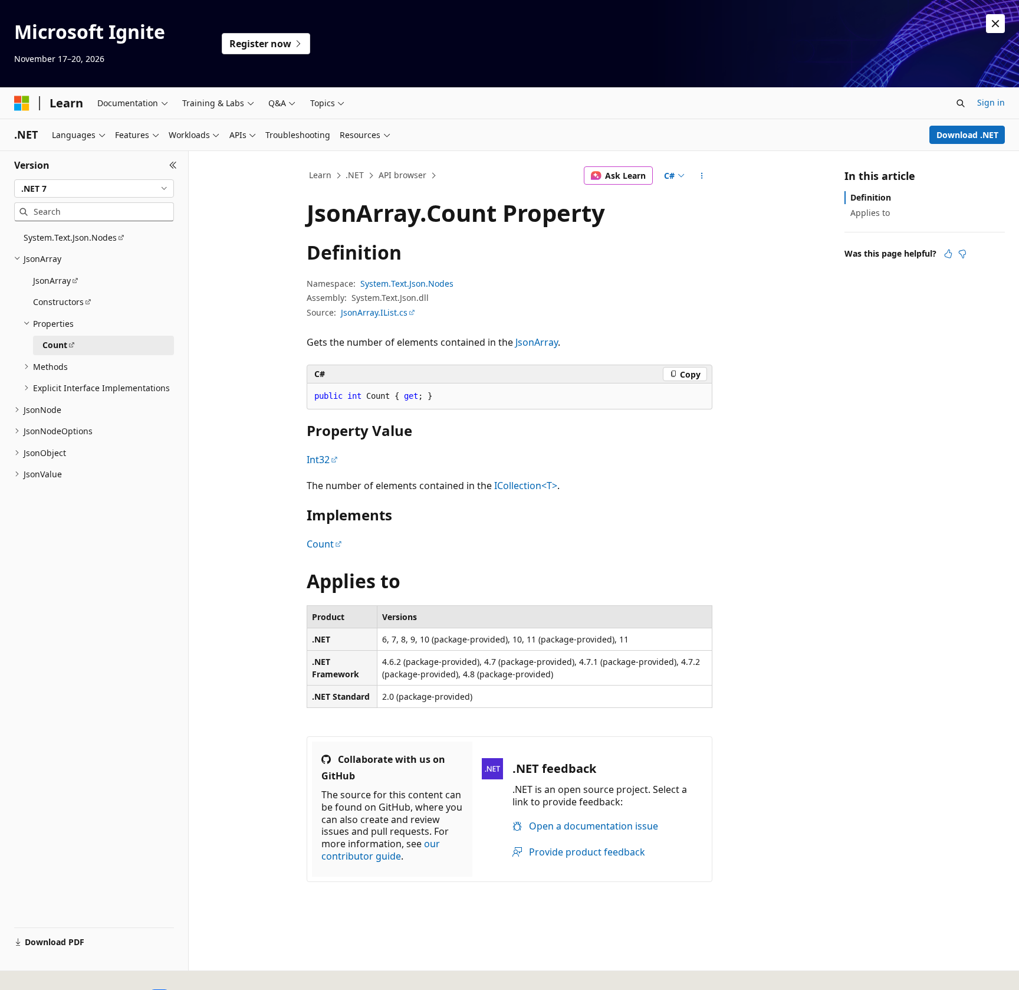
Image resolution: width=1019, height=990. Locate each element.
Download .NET (967, 134)
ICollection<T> (525, 485)
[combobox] (94, 188)
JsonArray (536, 342)
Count (320, 543)
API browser (402, 175)
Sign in (991, 102)
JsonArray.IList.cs (374, 312)
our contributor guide (380, 850)
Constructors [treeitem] (58, 301)
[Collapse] (173, 165)
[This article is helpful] (948, 254)
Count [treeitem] (54, 344)
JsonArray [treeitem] (52, 280)
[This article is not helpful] (962, 254)
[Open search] (960, 103)
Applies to (870, 212)
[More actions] (702, 175)
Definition (870, 197)
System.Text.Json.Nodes (406, 283)
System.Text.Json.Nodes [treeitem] (70, 237)
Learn (320, 175)
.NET (355, 175)
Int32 (318, 459)
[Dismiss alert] (995, 23)
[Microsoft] (21, 103)
